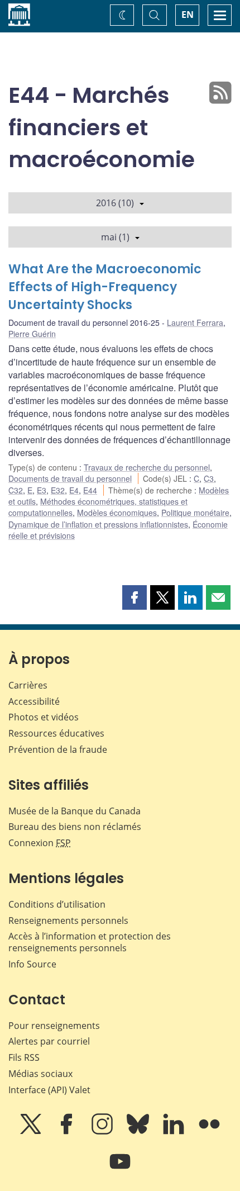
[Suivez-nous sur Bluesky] (139, 1132)
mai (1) (115, 237)
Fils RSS (24, 1057)
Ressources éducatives (56, 733)
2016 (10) (115, 203)
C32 (15, 490)
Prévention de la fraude (57, 749)
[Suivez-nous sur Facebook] (67, 1132)
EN (187, 14)
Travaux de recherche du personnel (147, 467)
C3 (209, 478)
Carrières (27, 685)
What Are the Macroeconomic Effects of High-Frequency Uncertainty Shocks (104, 287)
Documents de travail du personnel (70, 478)
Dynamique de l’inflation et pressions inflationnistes (98, 524)
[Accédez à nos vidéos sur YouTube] (120, 1169)
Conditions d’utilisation (56, 904)
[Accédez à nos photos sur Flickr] (209, 1132)
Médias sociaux (40, 1073)
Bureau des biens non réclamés (74, 826)
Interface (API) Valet (49, 1090)
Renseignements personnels (68, 920)
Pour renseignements (54, 1025)
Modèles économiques (117, 512)
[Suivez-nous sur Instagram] (103, 1132)
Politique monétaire (195, 512)
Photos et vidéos (43, 717)
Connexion (39, 843)
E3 (41, 490)
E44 (90, 490)
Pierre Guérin (32, 333)
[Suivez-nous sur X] (32, 1132)
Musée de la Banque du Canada (74, 811)
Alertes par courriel (49, 1041)
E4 (74, 490)
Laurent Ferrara (195, 322)
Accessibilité (34, 701)
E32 (58, 490)
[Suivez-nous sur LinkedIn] (175, 1132)
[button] (134, 597)
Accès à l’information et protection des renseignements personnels (89, 942)
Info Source (32, 964)
